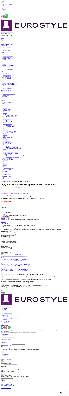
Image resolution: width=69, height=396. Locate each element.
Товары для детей (7, 176)
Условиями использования (28, 332)
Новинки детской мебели (6, 43)
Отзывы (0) (3, 222)
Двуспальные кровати (11, 116)
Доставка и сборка (7, 4)
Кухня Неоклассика (7, 76)
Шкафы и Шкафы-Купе (8, 57)
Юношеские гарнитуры (8, 83)
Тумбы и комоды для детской (12, 157)
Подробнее (41, 198)
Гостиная (3, 62)
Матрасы (3, 100)
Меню (2, 2)
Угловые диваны (7, 48)
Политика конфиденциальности (10, 318)
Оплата (5, 5)
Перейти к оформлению (6, 384)
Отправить (3, 380)
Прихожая (3, 91)
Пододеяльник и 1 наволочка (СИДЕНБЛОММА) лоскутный (15, 265)
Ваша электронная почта (6, 339)
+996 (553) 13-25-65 (5, 321)
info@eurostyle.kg (4, 324)
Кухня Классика (7, 75)
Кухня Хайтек (6, 73)
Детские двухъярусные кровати (10, 85)
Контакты (5, 9)
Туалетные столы (10, 126)
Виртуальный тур (7, 307)
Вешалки (5, 96)
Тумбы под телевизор (8, 65)
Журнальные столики (8, 69)
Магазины (3, 105)
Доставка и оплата (5, 223)
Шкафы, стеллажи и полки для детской (15, 155)
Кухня (2, 71)
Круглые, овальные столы (12, 147)
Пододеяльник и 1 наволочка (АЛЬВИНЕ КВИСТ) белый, (14, 270)
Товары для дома (7, 174)
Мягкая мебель (4, 45)
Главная (5, 171)
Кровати (5, 54)
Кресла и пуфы (6, 50)
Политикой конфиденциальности (17, 332)
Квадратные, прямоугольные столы (14, 148)
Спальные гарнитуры (8, 56)
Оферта (5, 319)
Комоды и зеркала (7, 59)
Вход (2, 19)
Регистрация (6, 334)
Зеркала (8, 127)
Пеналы (5, 66)
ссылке (37, 287)
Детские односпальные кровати (10, 84)
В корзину (8, 212)
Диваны (5, 108)
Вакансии (5, 10)
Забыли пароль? (8, 345)
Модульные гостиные (11, 131)
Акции (4, 8)
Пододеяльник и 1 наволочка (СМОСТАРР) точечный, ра (14, 256)
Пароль (2, 340)
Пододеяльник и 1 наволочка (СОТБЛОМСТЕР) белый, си (14, 260)
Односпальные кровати (11, 115)
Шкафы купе (9, 121)
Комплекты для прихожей (9, 94)
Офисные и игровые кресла (7, 44)
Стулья (7, 146)
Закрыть (2, 370)
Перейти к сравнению (6, 388)
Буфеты (5, 68)
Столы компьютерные (6, 90)
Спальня (2, 52)
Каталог (2, 40)
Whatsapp (4, 214)
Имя (1, 338)
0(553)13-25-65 (4, 33)
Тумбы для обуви (7, 95)
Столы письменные (7, 88)
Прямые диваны (7, 47)
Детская (2, 81)
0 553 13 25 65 (5, 217)
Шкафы (7, 120)
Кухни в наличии (7, 77)
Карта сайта (6, 316)
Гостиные (5, 64)
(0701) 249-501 (4, 322)
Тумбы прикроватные (8, 58)
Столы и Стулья (7, 78)
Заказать (3, 293)
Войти (2, 346)
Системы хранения (7, 87)
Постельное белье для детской (10, 178)
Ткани (2, 98)
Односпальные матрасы (8, 102)
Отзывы (5, 7)
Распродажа (3, 41)
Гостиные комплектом (11, 132)
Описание (3, 220)
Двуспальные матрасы (8, 103)
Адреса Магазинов (5, 218)
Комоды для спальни (10, 125)
